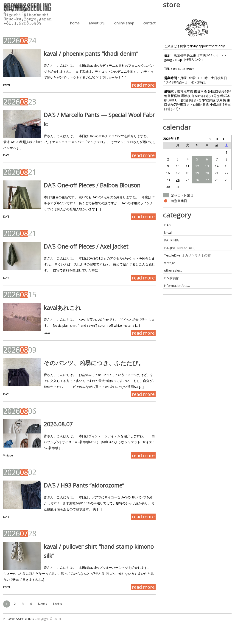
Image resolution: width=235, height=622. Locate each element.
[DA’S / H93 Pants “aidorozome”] (22, 495)
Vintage (8, 455)
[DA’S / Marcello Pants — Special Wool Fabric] (22, 124)
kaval (6, 85)
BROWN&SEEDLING (18, 618)
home (75, 23)
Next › (42, 604)
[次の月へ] (227, 138)
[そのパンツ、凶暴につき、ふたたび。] (22, 372)
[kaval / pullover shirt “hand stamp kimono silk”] (22, 556)
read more (143, 85)
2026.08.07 (58, 424)
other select (173, 270)
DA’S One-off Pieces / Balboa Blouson (92, 185)
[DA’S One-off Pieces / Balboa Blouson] (22, 194)
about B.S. (97, 23)
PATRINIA (171, 240)
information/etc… (177, 285)
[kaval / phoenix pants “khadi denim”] (22, 63)
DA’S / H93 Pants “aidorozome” (84, 485)
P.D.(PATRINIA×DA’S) (180, 248)
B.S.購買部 (171, 278)
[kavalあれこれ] (22, 317)
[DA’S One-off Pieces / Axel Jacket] (22, 256)
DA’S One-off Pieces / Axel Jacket (86, 246)
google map (173, 59)
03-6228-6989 (183, 68)
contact (149, 23)
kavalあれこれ (62, 307)
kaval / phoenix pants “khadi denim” (91, 53)
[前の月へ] (207, 138)
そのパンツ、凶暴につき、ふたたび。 (94, 363)
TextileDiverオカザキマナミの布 (187, 255)
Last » (57, 604)
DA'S (6, 155)
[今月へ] (217, 138)
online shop (124, 23)
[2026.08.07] (22, 433)
